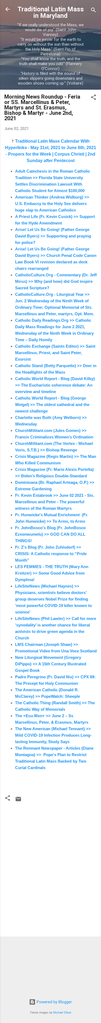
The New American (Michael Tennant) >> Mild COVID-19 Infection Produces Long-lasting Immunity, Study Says (53, 735)
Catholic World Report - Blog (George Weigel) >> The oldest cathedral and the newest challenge (52, 404)
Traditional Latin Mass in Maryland (51, 12)
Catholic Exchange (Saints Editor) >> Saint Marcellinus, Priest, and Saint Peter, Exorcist (55, 352)
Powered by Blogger (54, 1001)
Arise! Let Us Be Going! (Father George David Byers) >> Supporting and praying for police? (53, 236)
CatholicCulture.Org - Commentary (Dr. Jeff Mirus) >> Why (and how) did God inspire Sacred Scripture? (56, 281)
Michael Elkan (62, 1012)
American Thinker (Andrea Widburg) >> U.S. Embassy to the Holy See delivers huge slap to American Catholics (52, 203)
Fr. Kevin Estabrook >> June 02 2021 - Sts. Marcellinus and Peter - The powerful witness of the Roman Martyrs (54, 502)
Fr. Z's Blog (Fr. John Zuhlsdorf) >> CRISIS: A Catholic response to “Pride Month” (51, 553)
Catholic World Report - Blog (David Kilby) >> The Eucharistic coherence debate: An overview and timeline (55, 385)
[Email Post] (18, 801)
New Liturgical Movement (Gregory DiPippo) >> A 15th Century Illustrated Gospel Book (50, 664)
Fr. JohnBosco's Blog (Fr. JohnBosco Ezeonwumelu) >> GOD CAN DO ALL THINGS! (50, 534)
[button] (93, 98)
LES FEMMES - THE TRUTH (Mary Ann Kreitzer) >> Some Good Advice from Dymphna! (51, 573)
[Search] (93, 11)
